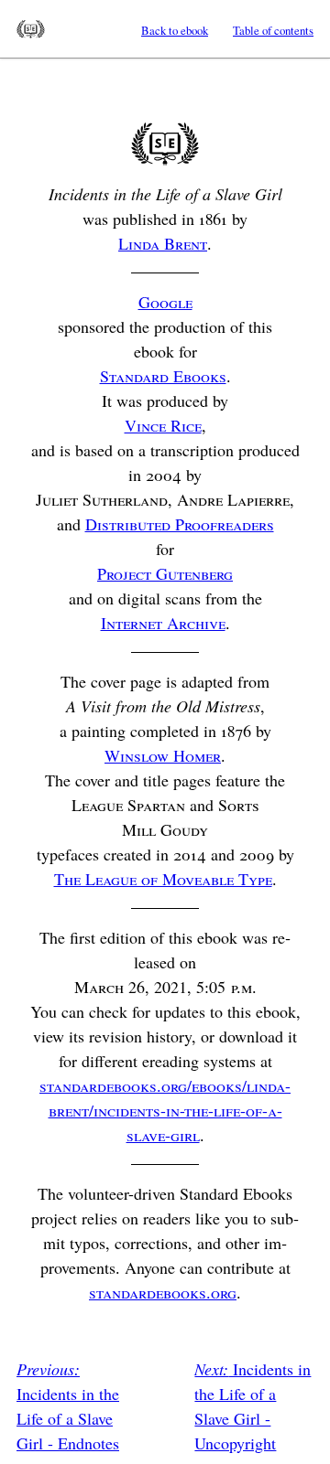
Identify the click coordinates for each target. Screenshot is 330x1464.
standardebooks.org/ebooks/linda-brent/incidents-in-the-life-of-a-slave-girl (165, 1110)
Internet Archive (163, 623)
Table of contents (273, 30)
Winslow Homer (162, 755)
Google (165, 302)
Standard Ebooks (30, 29)
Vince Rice (163, 425)
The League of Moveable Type (163, 879)
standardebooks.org (162, 1292)
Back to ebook (174, 30)
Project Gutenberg (165, 573)
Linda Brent (162, 243)
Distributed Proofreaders (179, 524)
